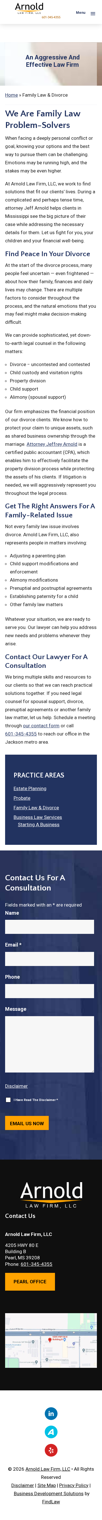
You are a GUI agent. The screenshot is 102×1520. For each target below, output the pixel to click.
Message (15, 1009)
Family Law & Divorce (36, 807)
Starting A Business (39, 824)
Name (12, 913)
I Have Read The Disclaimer (36, 1100)
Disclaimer (16, 1086)
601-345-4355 (51, 17)
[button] (84, 13)
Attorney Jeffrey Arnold (52, 444)
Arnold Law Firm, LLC (48, 1469)
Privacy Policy (73, 1485)
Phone (12, 977)
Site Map (46, 1485)
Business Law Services (38, 817)
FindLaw (51, 1502)
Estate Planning (30, 788)
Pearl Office (30, 1281)
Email (13, 945)
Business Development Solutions (49, 1493)
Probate (22, 798)
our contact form (41, 725)
